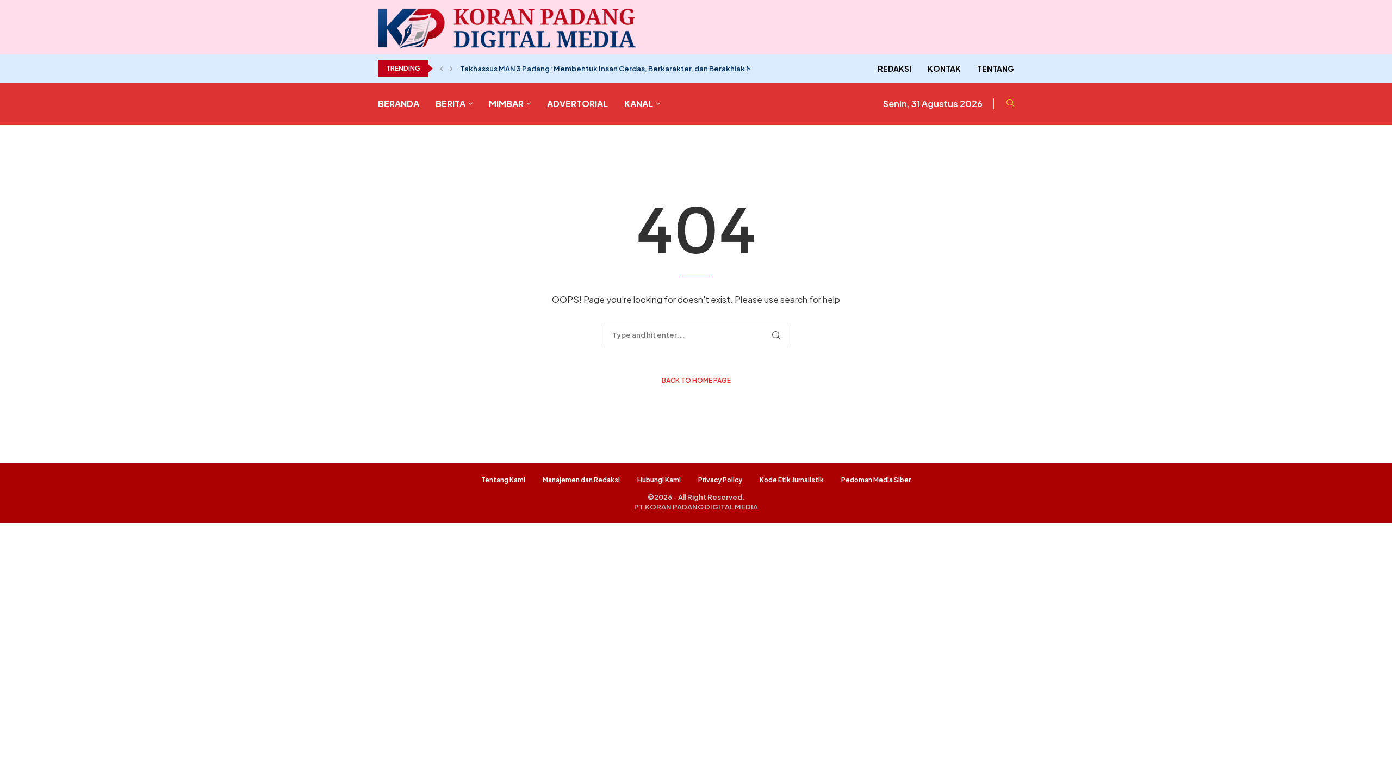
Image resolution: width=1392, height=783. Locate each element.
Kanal (638, 103)
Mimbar (506, 103)
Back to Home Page (696, 380)
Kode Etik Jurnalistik (792, 480)
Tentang (995, 68)
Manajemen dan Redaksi (581, 480)
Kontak (944, 68)
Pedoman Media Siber (876, 480)
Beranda (398, 103)
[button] (441, 68)
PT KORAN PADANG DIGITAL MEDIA (696, 506)
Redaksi (894, 68)
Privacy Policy (720, 480)
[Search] (1010, 104)
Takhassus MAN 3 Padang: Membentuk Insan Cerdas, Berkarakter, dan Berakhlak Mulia (612, 68)
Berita (450, 103)
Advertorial (577, 103)
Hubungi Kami (659, 480)
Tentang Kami (503, 480)
